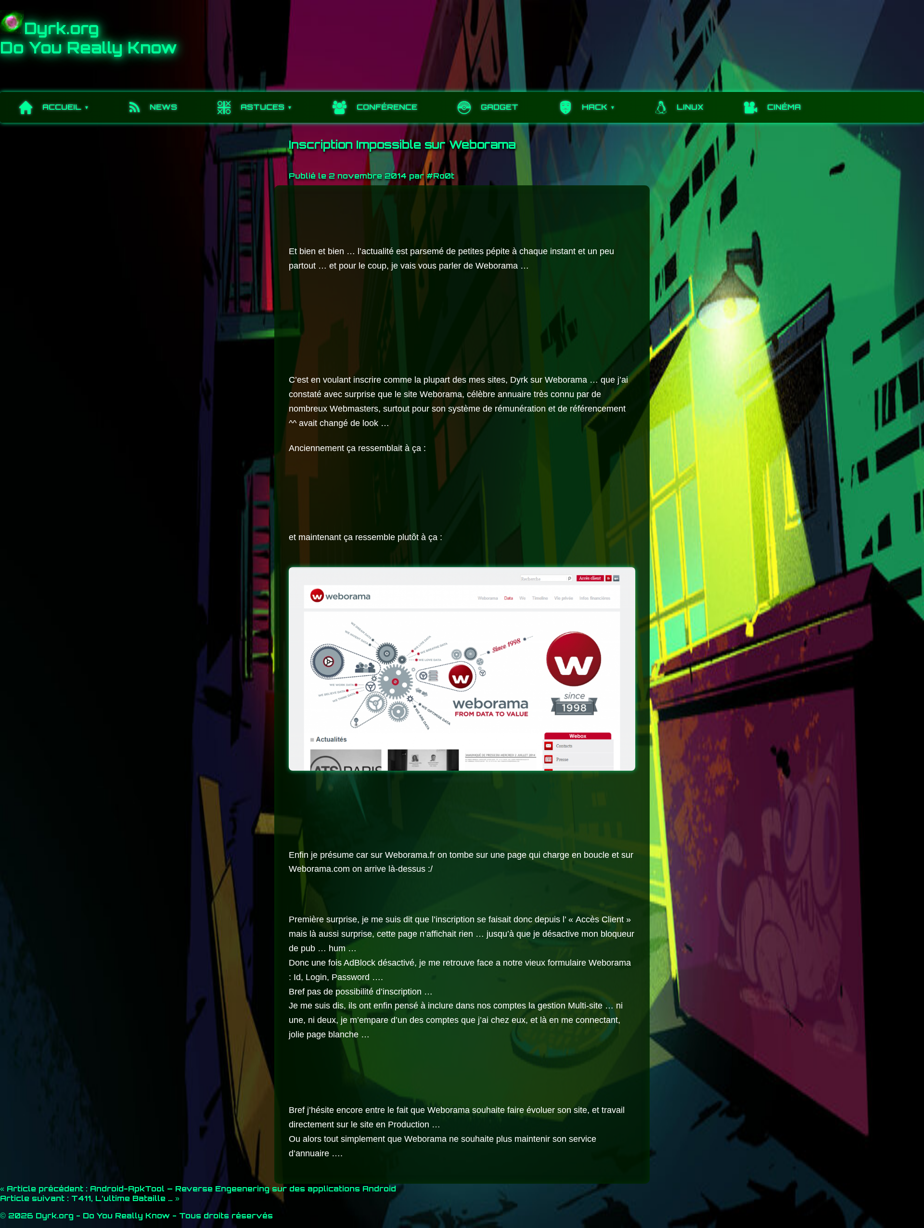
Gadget (499, 107)
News (163, 107)
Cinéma (784, 107)
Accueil (61, 107)
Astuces (262, 107)
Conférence (387, 107)
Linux (690, 107)
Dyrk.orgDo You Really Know (88, 38)
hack (594, 107)
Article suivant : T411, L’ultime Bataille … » (90, 1198)
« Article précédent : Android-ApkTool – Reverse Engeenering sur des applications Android (198, 1188)
